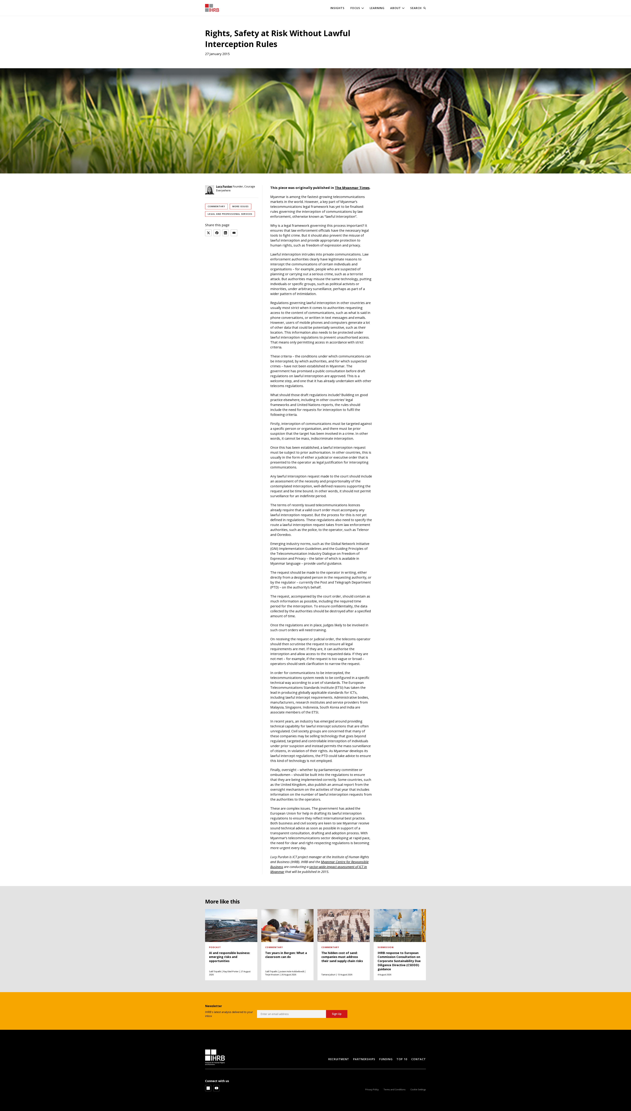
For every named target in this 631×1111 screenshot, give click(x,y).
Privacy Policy (372, 1089)
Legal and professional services (230, 213)
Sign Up (336, 1014)
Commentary (216, 206)
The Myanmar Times (352, 187)
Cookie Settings (418, 1089)
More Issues (240, 206)
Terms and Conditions (395, 1089)
